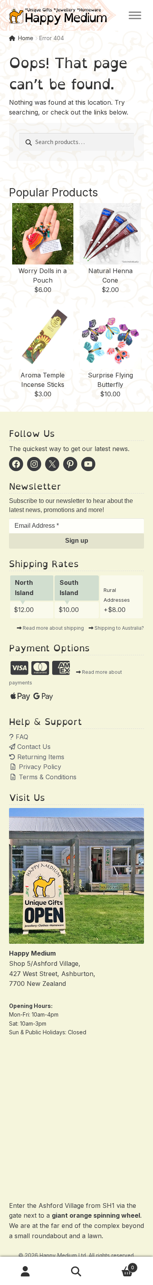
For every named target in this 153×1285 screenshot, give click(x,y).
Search (76, 1271)
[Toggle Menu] (135, 15)
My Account (25, 1271)
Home (25, 38)
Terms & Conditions (46, 777)
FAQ (21, 737)
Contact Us (33, 747)
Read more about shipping (53, 628)
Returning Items (39, 757)
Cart (118, 1264)
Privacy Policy (39, 767)
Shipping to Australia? (119, 628)
